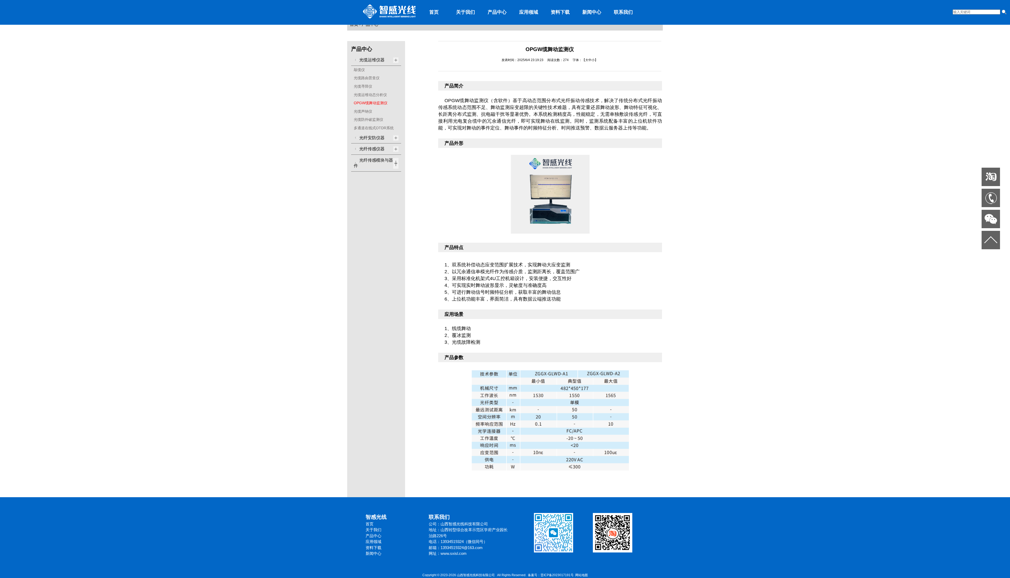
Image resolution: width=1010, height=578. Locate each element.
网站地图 (581, 575)
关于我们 (465, 12)
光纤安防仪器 (372, 138)
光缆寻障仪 (363, 86)
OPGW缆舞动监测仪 (370, 103)
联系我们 (623, 12)
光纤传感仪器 (372, 149)
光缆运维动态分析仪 (370, 95)
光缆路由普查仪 (367, 78)
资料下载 (560, 12)
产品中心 (497, 12)
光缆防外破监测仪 (368, 119)
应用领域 (528, 12)
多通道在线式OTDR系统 (374, 128)
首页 (434, 12)
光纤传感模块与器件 (373, 163)
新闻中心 (591, 12)
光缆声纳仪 (363, 111)
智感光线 (376, 517)
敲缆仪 (359, 70)
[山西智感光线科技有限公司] (389, 17)
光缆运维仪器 (372, 60)
